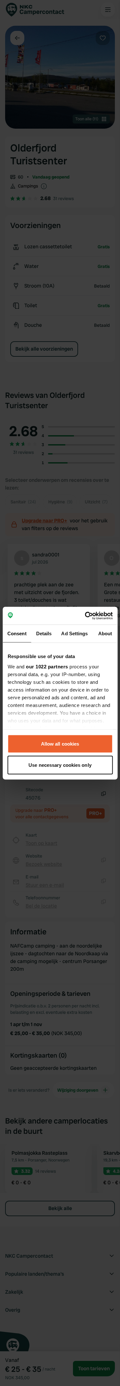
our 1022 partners (47, 666)
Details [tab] (44, 633)
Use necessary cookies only (60, 764)
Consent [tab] (17, 633)
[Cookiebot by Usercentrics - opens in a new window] (85, 615)
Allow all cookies (60, 744)
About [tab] (105, 633)
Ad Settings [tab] (74, 633)
